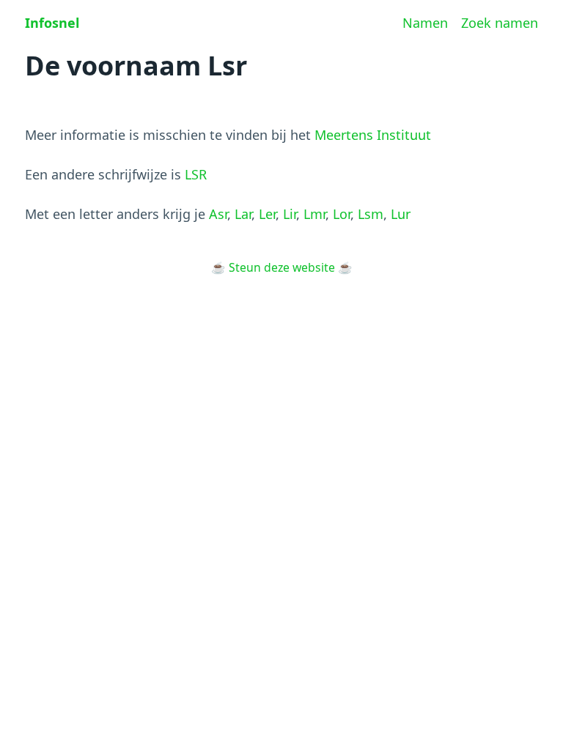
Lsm (370, 214)
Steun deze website (282, 267)
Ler (267, 214)
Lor (341, 214)
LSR (196, 174)
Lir (289, 214)
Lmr (314, 214)
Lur (401, 214)
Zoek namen (499, 22)
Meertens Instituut (372, 135)
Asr (218, 214)
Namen (425, 22)
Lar (243, 214)
